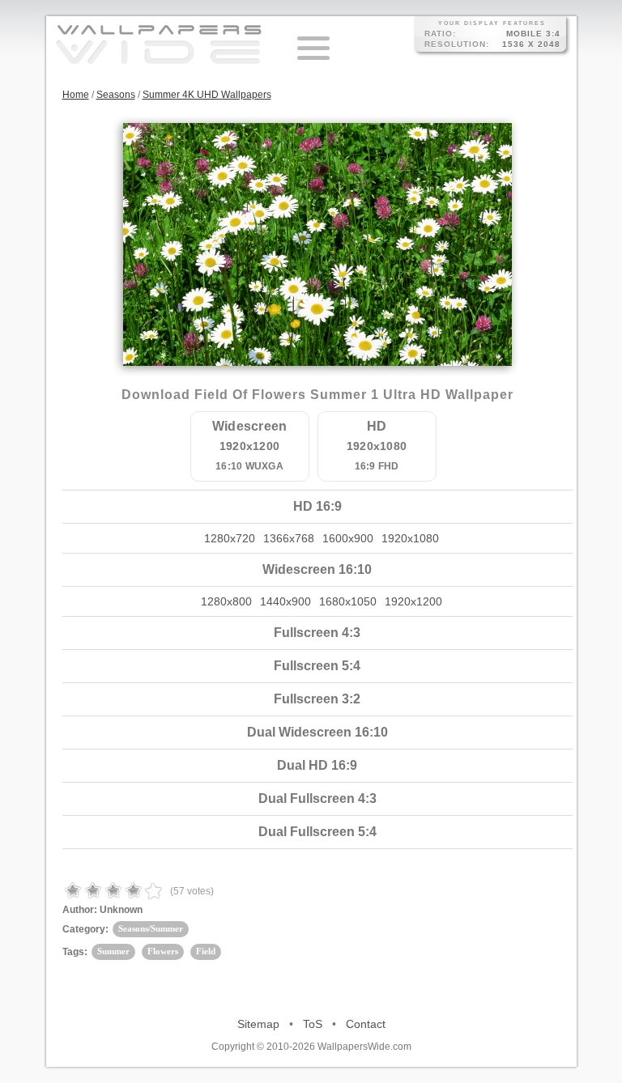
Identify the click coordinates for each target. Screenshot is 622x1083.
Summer (113, 951)
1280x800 (226, 601)
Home (75, 94)
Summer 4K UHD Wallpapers (207, 94)
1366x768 (288, 538)
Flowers (162, 951)
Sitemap (258, 1023)
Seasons (115, 94)
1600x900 (347, 538)
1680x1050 (348, 601)
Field (205, 951)
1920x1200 (413, 601)
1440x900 (285, 601)
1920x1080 (410, 538)
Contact (366, 1023)
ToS (312, 1023)
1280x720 (229, 538)
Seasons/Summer (150, 928)
